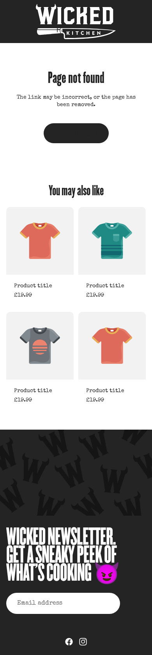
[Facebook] (69, 641)
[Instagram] (83, 641)
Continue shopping (76, 133)
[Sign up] (134, 603)
